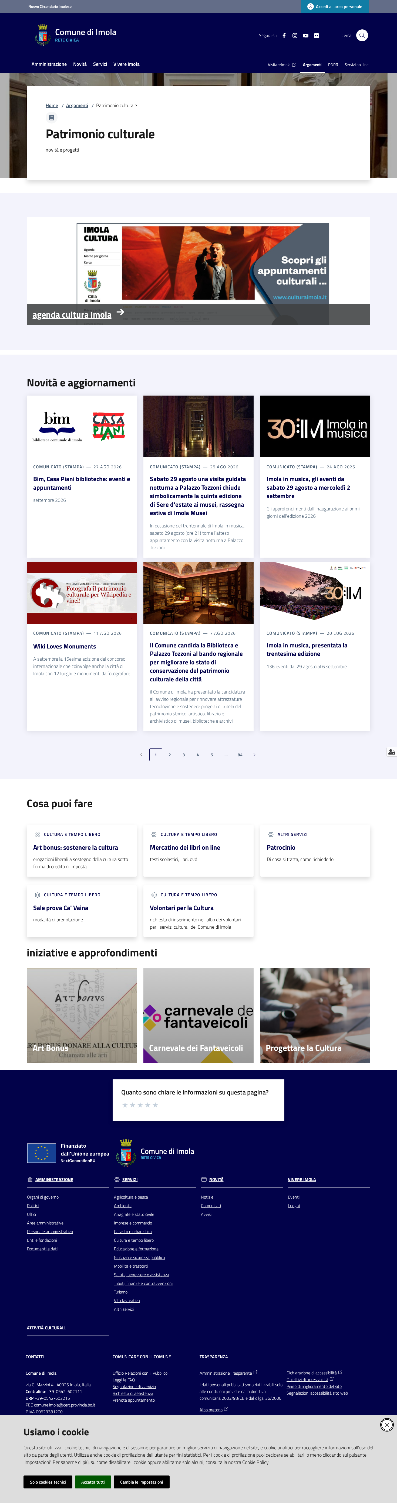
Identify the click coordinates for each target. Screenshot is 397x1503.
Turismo (120, 1292)
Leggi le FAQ (124, 1380)
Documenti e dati (42, 1248)
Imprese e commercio (133, 1223)
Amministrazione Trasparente (226, 1373)
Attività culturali (46, 1328)
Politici (33, 1205)
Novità (216, 1179)
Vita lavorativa (127, 1300)
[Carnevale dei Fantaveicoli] (198, 1015)
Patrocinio (281, 847)
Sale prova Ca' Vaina (60, 907)
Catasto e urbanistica (133, 1231)
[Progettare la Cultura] (315, 1015)
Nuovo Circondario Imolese (50, 6)
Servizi (130, 1179)
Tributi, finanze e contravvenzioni (143, 1283)
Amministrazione (54, 1179)
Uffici (31, 1214)
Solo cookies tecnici (48, 1482)
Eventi (294, 1197)
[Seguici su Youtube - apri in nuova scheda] (303, 35)
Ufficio (119, 1373)
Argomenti (77, 105)
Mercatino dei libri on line (185, 847)
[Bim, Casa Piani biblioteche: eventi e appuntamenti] (82, 427)
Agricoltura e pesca (131, 1197)
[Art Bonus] (82, 1015)
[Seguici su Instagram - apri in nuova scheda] (292, 35)
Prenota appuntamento (134, 1400)
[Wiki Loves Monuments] (82, 593)
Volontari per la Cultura (182, 907)
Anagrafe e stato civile (134, 1214)
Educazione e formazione (136, 1248)
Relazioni (133, 1373)
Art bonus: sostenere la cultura (75, 847)
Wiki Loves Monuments (64, 646)
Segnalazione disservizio (134, 1386)
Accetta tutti (93, 1482)
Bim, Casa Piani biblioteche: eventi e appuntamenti (81, 483)
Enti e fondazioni (42, 1240)
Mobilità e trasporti (131, 1266)
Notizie (207, 1197)
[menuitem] (49, 64)
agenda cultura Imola (72, 314)
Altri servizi (124, 1309)
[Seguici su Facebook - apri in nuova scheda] (282, 35)
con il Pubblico (154, 1373)
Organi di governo (43, 1197)
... (228, 756)
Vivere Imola (302, 1179)
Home (52, 105)
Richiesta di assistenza (133, 1393)
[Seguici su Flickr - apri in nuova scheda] (314, 35)
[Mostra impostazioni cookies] (391, 752)
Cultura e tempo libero (134, 1240)
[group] (198, 271)
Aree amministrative (45, 1223)
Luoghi (294, 1205)
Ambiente (123, 1205)
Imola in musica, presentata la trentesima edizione (307, 649)
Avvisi (206, 1214)
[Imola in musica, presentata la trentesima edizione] (315, 593)
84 (242, 756)
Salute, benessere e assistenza (141, 1274)
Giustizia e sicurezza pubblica (139, 1257)
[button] (362, 35)
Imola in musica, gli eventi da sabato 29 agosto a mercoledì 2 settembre (308, 487)
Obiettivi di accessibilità (307, 1379)
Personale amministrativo (50, 1231)
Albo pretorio (211, 1409)
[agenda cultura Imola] (198, 271)
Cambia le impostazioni (141, 1482)
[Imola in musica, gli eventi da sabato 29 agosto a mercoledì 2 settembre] (315, 427)
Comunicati (211, 1205)
